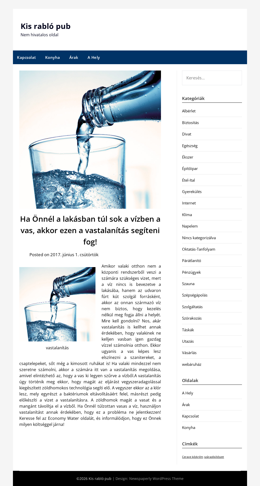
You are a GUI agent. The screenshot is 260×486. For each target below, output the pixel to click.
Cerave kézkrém (192, 457)
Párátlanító (191, 260)
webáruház (191, 364)
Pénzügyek (191, 272)
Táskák (188, 329)
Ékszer (187, 157)
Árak (73, 57)
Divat (186, 133)
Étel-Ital (188, 180)
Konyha (52, 57)
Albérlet (189, 110)
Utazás (188, 341)
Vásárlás (189, 352)
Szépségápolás (194, 295)
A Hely (94, 57)
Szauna (188, 283)
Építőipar (190, 168)
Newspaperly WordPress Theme (156, 478)
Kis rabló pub (46, 26)
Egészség (190, 145)
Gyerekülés (192, 191)
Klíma (187, 214)
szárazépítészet (214, 457)
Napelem (190, 226)
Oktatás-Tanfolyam (198, 249)
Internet (189, 202)
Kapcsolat (26, 57)
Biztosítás (190, 122)
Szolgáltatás (192, 306)
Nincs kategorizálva (199, 237)
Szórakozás (192, 318)
